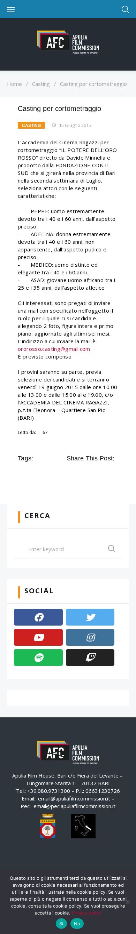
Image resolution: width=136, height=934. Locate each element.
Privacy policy (86, 913)
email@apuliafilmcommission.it (74, 798)
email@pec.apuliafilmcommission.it (74, 806)
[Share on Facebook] (71, 473)
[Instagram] (90, 637)
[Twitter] (90, 617)
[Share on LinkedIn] (101, 473)
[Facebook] (38, 617)
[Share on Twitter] (81, 473)
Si (61, 923)
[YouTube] (38, 637)
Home (14, 83)
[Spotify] (38, 657)
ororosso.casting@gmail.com (54, 348)
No (77, 923)
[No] (127, 901)
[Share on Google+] (91, 473)
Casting (41, 83)
